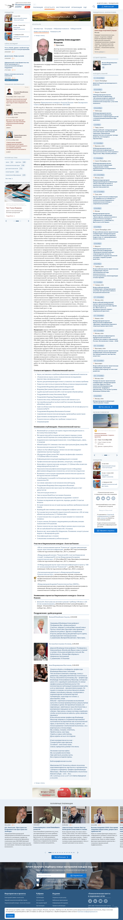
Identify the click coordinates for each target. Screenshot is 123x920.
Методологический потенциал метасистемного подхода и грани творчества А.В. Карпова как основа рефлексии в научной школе (59, 436)
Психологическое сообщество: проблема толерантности (56, 419)
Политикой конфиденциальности (105, 515)
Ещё (85, 7)
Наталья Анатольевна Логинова (60, 644)
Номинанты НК (55, 32)
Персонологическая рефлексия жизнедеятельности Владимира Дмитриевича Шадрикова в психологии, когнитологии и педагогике (61, 470)
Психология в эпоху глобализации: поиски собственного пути (58, 400)
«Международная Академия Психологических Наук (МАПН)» (58, 584)
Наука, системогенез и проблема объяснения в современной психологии (62, 374)
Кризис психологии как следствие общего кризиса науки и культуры (61, 526)
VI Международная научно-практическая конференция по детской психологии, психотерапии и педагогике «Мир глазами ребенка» (105, 151)
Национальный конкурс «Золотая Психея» (17, 903)
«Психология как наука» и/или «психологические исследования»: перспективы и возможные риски (59, 378)
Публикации (38, 7)
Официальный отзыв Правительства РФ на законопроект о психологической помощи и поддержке (17, 65)
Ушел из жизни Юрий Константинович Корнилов (54, 495)
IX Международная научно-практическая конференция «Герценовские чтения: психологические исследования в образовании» (104, 167)
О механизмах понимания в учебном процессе (53, 538)
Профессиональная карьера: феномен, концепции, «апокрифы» (59, 462)
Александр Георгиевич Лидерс (106, 30)
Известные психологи (41, 32)
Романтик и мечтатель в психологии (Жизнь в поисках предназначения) (62, 384)
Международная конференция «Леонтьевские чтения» (103, 402)
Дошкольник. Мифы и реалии (14, 56)
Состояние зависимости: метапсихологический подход (56, 483)
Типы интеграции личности (46, 493)
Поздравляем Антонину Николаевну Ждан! (52, 394)
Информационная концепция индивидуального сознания (57, 459)
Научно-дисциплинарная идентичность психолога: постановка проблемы (62, 381)
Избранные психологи (61, 29)
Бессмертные (38, 29)
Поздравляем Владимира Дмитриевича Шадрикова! (55, 387)
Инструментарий (63, 7)
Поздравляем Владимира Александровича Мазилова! (55, 485)
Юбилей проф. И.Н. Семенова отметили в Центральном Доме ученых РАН (62, 445)
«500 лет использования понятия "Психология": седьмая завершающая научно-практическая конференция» (61, 548)
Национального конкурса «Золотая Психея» (57, 103)
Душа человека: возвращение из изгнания (51, 416)
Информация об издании (60, 903)
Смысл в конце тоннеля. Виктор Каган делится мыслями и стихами (74, 828)
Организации (76, 7)
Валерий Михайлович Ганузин (59, 617)
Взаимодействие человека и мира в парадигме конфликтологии (59, 510)
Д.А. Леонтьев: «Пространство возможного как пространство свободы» (16, 829)
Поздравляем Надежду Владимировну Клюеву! (53, 397)
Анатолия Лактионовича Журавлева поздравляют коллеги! (58, 498)
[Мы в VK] (103, 498)
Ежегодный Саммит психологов (14, 897)
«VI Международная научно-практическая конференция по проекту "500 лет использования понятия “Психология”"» (62, 566)
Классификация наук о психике (48, 536)
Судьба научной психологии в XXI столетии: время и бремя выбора (60, 392)
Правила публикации (58, 905)
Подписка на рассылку (59, 897)
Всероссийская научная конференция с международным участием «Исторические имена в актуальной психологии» (104, 290)
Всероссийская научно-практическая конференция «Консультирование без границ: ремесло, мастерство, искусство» (105, 353)
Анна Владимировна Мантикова (60, 665)
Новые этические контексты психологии (14, 75)
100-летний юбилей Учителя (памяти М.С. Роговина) (55, 529)
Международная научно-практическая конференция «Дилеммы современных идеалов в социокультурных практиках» (105, 323)
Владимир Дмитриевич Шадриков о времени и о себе (55, 389)
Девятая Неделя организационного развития (105, 84)
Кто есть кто (49, 7)
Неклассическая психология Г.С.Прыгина (51, 447)
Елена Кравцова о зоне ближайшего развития (46, 828)
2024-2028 (66, 105)
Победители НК (75, 29)
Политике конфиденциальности (87, 911)
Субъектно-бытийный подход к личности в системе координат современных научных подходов (59, 451)
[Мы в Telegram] (98, 498)
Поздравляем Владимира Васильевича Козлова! (54, 411)
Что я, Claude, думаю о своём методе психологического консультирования (17, 48)
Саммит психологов (11, 80)
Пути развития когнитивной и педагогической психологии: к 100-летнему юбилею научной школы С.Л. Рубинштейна (62, 513)
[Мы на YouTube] (108, 498)
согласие (103, 518)
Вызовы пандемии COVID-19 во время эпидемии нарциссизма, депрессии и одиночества (104, 829)
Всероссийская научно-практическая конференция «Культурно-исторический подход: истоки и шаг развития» (105, 368)
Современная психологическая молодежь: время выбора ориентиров (61, 414)
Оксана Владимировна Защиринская (109, 63)
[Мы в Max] (113, 498)
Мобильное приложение (60, 900)
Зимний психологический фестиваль (16, 900)
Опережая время (43, 422)
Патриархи (48, 29)
